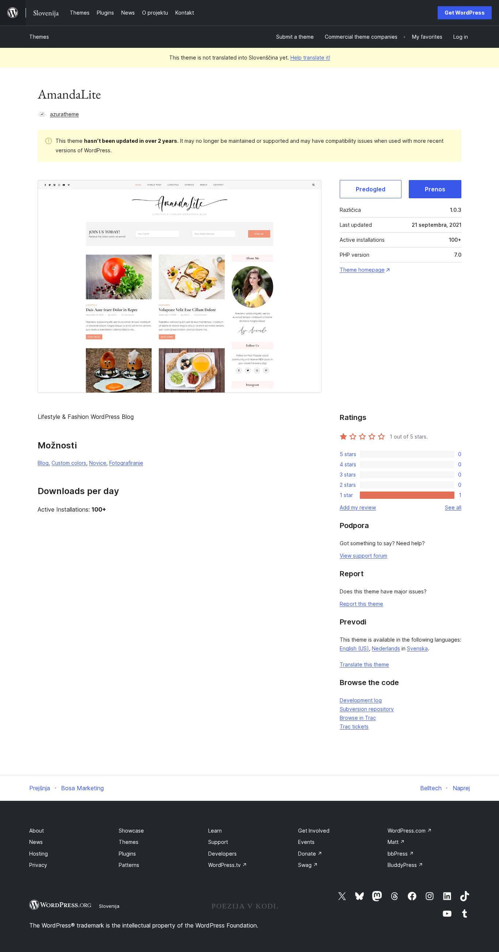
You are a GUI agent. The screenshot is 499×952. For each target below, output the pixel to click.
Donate (310, 853)
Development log (361, 700)
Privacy (38, 865)
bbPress (401, 853)
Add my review (358, 507)
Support (218, 842)
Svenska (417, 648)
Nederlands (386, 648)
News (36, 842)
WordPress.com (410, 830)
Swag (308, 865)
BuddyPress (405, 865)
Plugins (127, 853)
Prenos (435, 189)
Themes (39, 37)
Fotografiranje (126, 463)
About (36, 830)
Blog (43, 463)
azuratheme (64, 114)
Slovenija (109, 906)
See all (453, 507)
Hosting (38, 853)
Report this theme (361, 604)
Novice (97, 463)
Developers (222, 853)
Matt (396, 842)
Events (306, 842)
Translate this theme (364, 664)
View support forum (363, 556)
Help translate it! (310, 57)
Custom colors (69, 463)
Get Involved (314, 830)
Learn (215, 830)
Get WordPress (465, 12)
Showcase (131, 830)
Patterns (129, 865)
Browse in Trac (358, 718)
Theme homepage (362, 270)
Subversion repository (367, 709)
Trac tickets (354, 726)
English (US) (354, 648)
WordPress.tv (227, 865)
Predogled (370, 189)
